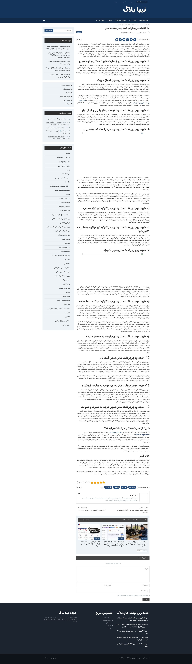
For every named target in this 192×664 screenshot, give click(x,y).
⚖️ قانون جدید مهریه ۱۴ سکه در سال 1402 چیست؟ (58, 132)
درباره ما (131, 2)
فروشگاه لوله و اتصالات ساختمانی (61, 219)
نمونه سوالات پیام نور (64, 162)
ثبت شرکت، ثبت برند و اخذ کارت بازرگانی (59, 308)
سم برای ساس (66, 239)
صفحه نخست (143, 20)
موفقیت (109, 20)
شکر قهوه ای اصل (65, 202)
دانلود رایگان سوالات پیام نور (62, 190)
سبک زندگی (100, 20)
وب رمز (68, 194)
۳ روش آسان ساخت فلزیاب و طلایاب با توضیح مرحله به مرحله (59, 137)
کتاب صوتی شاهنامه (64, 288)
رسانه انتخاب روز (65, 251)
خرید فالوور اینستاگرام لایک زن (61, 231)
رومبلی (68, 170)
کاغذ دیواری (67, 243)
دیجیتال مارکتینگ (120, 20)
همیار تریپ (67, 312)
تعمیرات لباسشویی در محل (62, 178)
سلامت (68, 93)
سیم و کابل (67, 259)
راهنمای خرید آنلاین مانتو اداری (56, 119)
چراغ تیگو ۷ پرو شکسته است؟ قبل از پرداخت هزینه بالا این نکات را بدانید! (57, 69)
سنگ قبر (68, 153)
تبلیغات (115, 2)
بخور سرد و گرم (66, 280)
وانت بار (68, 292)
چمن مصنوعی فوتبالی (64, 235)
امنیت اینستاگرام (65, 174)
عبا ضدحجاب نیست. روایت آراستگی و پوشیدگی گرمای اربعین (59, 75)
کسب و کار (132, 20)
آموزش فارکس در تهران (63, 300)
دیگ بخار (67, 182)
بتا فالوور (68, 317)
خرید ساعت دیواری (65, 198)
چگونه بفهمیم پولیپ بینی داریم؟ (55, 128)
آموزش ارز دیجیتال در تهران (62, 321)
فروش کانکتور (66, 284)
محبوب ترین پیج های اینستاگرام (61, 215)
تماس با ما (123, 2)
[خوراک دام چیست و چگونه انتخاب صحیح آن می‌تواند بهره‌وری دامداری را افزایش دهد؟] (137, 532)
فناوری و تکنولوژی (65, 96)
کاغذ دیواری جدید (65, 210)
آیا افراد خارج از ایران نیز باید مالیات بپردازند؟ (91, 510)
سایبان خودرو (66, 296)
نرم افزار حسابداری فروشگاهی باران (60, 186)
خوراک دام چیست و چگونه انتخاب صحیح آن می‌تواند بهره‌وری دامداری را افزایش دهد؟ (57, 47)
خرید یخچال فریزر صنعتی (63, 272)
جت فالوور (67, 264)
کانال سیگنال (67, 304)
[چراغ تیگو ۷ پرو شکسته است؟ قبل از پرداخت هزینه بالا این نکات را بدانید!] (89, 532)
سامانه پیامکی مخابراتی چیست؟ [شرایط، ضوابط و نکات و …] (132, 511)
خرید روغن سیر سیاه (64, 247)
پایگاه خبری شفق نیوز (64, 206)
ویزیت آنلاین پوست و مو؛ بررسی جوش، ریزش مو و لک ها (59, 62)
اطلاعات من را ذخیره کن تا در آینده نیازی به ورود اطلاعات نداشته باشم (132, 596)
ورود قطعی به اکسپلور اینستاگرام (61, 255)
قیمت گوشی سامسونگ (63, 157)
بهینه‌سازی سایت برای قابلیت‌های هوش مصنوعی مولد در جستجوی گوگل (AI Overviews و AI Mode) (59, 55)
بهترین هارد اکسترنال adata (62, 276)
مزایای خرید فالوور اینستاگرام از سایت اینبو (58, 227)
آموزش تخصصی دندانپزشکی (62, 268)
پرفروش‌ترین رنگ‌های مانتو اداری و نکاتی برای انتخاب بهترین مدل (58, 123)
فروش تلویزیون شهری (64, 166)
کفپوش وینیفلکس (65, 223)
